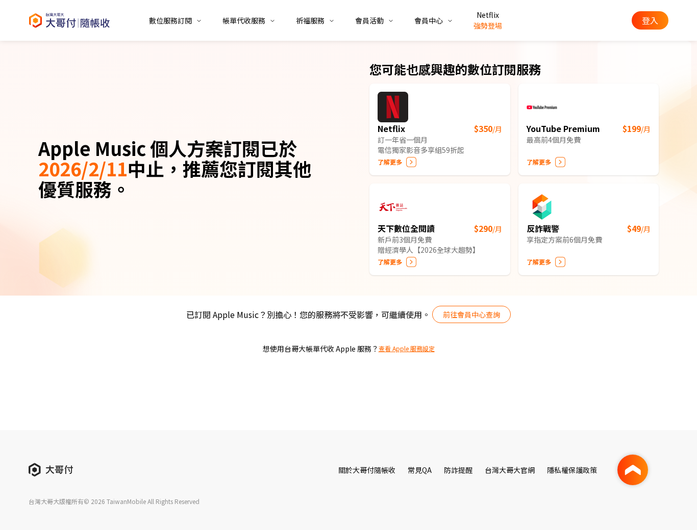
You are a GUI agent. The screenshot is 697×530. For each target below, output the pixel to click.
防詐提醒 (458, 470)
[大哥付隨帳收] (69, 20)
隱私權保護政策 (572, 470)
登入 (650, 20)
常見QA (420, 470)
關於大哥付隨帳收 (366, 470)
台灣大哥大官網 (510, 470)
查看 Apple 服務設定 (407, 348)
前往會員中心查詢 (471, 314)
